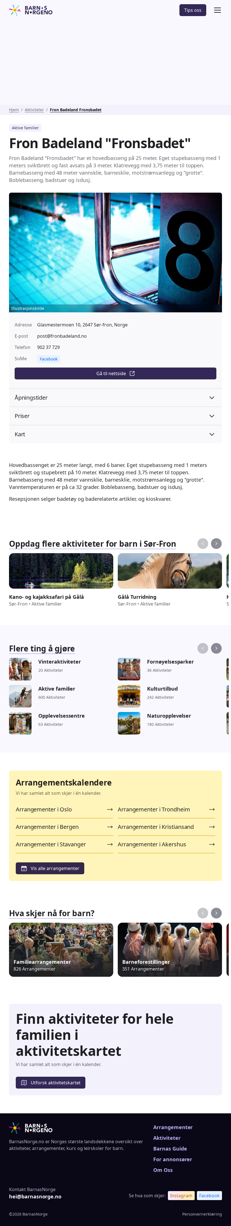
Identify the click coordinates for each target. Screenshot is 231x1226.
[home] (30, 10)
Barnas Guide (170, 1148)
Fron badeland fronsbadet (75, 109)
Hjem (14, 109)
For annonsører (172, 1159)
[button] (216, 10)
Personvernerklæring (202, 1214)
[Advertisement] (115, 62)
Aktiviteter (34, 109)
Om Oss (163, 1170)
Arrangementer (173, 1127)
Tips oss (192, 10)
